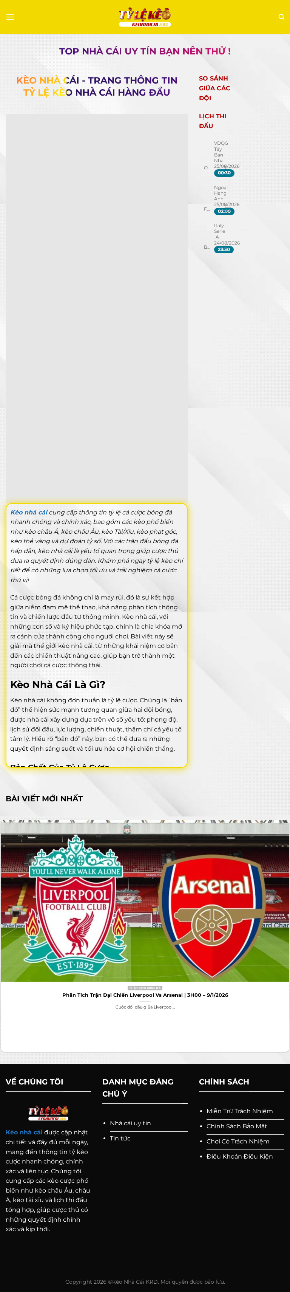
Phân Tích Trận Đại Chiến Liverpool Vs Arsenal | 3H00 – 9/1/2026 (145, 995)
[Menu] (10, 17)
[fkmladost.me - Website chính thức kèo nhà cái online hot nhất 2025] (145, 17)
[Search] (281, 17)
